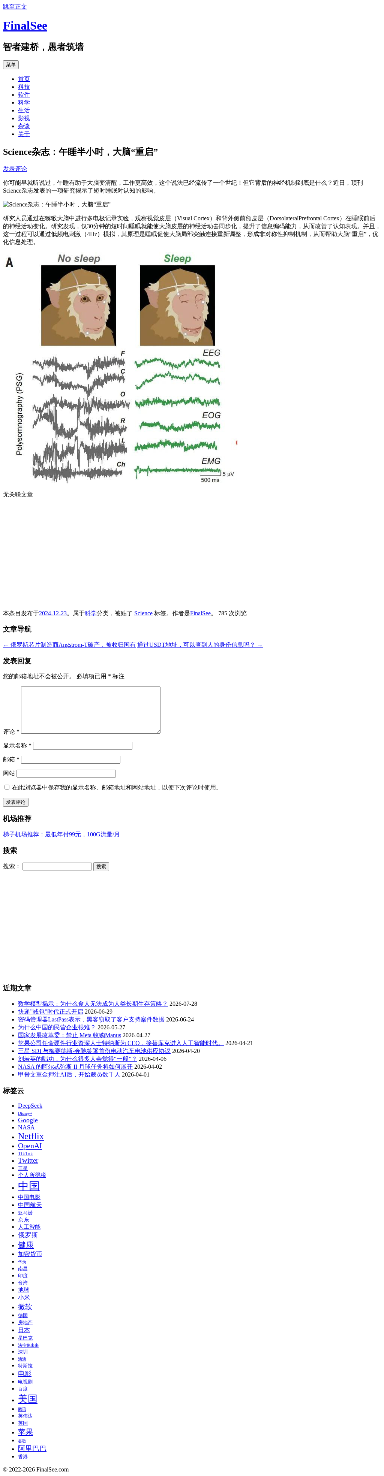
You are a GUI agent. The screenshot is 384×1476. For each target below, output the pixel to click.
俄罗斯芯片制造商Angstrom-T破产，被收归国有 (69, 645)
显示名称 (17, 745)
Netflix (31, 1136)
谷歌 (22, 1441)
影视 (24, 118)
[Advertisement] (192, 557)
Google (28, 1120)
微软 (25, 1307)
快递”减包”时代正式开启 (50, 1011)
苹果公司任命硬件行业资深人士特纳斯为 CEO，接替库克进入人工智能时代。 (121, 1043)
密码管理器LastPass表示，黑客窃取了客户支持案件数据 (91, 1019)
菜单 (11, 64)
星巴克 (25, 1338)
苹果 (25, 1432)
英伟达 (25, 1416)
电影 (25, 1373)
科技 (24, 87)
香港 (23, 1457)
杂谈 (24, 126)
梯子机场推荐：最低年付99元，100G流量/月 (61, 834)
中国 (29, 1186)
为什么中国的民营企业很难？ (57, 1027)
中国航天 (30, 1205)
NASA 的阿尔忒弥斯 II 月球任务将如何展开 (75, 1066)
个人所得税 (32, 1175)
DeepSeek (30, 1105)
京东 (23, 1220)
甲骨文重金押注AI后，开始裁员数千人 (69, 1074)
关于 (24, 134)
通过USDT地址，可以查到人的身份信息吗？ (200, 645)
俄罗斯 (28, 1235)
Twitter (28, 1160)
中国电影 (29, 1197)
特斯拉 (25, 1365)
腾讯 (22, 1409)
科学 (24, 102)
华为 (22, 1262)
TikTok (25, 1153)
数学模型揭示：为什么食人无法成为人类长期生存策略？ (93, 1003)
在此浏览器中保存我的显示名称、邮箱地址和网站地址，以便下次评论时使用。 (117, 787)
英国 (23, 1423)
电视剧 (25, 1382)
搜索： (12, 866)
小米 (24, 1297)
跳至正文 (15, 6)
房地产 (25, 1322)
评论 (11, 731)
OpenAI (30, 1145)
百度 (23, 1389)
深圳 (23, 1352)
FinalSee (25, 25)
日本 (24, 1330)
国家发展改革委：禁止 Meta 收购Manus (69, 1035)
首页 (24, 79)
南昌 (23, 1268)
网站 (9, 773)
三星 (23, 1168)
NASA (26, 1127)
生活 (24, 110)
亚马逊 (25, 1213)
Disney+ (25, 1113)
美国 (28, 1399)
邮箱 (11, 759)
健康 (26, 1244)
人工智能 (29, 1227)
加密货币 (30, 1254)
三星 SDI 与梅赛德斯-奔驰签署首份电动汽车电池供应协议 (94, 1051)
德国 (23, 1315)
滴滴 (22, 1359)
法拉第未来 (28, 1345)
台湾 (23, 1283)
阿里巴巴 (32, 1448)
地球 (23, 1290)
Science (143, 613)
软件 (24, 94)
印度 (23, 1276)
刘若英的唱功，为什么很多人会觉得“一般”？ (77, 1059)
